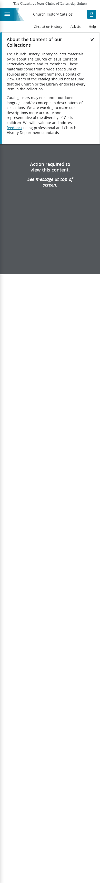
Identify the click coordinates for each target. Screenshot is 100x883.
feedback (14, 127)
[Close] (92, 40)
